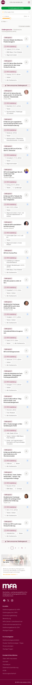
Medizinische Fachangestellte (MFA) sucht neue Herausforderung (12, 306)
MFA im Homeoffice (10, 253)
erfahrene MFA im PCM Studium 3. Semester (13, 149)
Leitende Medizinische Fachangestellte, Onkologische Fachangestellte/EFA (13, 375)
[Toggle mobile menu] (29, 2)
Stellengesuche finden (17, 8)
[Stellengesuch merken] (27, 46)
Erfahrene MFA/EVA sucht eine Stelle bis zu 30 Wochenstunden (12, 454)
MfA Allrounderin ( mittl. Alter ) (12, 282)
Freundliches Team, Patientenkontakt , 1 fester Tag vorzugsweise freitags (13, 476)
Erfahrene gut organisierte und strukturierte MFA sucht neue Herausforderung (13, 123)
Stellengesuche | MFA (10, 612)
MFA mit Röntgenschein (12, 352)
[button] (16, 12)
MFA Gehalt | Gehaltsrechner (12, 621)
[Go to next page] (25, 547)
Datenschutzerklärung (10, 667)
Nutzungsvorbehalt (9, 673)
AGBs (4, 670)
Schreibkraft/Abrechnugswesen (13, 332)
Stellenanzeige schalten (11, 640)
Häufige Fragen (8, 630)
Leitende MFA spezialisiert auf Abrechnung (12, 225)
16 (22, 548)
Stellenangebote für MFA (11, 609)
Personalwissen (8, 646)
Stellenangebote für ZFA (11, 627)
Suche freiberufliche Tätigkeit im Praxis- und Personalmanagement (13, 400)
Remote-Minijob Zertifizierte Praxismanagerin (13, 41)
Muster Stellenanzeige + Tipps (13, 643)
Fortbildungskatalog (10, 615)
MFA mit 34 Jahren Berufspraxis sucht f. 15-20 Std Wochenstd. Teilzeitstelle (13, 95)
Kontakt (5, 661)
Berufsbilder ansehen (9, 574)
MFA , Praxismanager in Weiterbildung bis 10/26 (13, 425)
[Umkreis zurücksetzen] (29, 16)
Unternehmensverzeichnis (12, 624)
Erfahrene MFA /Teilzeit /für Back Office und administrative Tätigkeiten (13, 198)
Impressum (6, 664)
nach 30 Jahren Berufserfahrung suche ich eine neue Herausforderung (13, 65)
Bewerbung (7, 618)
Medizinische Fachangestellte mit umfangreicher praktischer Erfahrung (12, 499)
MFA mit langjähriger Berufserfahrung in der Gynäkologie (13, 173)
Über (10, 658)
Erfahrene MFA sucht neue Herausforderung (12, 525)
